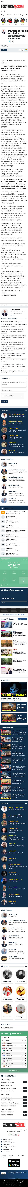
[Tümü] (26, 410)
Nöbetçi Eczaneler (8, 1139)
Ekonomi (4, 1157)
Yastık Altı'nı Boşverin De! (16, 423)
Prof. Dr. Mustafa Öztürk (16, 414)
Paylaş (4, 49)
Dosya (3, 15)
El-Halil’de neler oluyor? (15, 896)
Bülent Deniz (13, 872)
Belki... (10, 860)
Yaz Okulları (12, 903)
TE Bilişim (17, 1178)
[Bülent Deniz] (4, 873)
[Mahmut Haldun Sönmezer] (4, 471)
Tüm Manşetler (7, 1147)
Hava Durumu (6, 1141)
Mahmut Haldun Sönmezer (17, 470)
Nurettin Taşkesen (14, 894)
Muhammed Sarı (13, 435)
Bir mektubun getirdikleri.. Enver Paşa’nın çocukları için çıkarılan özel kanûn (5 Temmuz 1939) (18, 501)
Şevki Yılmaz (12, 442)
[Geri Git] (2, 1)
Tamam (19, 1185)
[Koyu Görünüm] (4, 11)
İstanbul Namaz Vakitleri (9, 1142)
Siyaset (16, 15)
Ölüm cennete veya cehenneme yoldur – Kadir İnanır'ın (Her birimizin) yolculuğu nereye (13, 337)
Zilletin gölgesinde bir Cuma (17, 416)
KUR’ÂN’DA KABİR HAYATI (10, 322)
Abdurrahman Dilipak (15, 421)
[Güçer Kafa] (4, 451)
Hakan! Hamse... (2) (14, 874)
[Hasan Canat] (4, 859)
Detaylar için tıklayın (14, 1070)
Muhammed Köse (13, 428)
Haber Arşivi (6, 1151)
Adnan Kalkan (13, 887)
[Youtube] (18, 1135)
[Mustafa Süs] (4, 852)
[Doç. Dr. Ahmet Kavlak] (4, 880)
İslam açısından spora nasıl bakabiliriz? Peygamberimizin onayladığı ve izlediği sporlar (13, 355)
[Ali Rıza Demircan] (3, 31)
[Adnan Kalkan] (4, 888)
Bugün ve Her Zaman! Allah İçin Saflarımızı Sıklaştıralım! (16, 445)
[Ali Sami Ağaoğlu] (4, 958)
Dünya (22, 15)
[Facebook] (9, 41)
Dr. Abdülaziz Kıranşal (16, 477)
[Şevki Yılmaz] (4, 444)
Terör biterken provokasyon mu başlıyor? (18, 867)
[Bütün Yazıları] (26, 318)
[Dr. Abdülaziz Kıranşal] (4, 479)
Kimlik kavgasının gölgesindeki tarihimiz (18, 472)
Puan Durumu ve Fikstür (9, 1146)
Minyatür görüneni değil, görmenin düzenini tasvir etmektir (16, 494)
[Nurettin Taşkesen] (4, 895)
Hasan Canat (12, 858)
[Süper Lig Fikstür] (26, 1076)
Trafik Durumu (6, 1144)
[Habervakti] (12, 6)
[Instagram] (15, 1135)
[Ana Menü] (1, 11)
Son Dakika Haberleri (8, 1149)
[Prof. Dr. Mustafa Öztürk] (4, 415)
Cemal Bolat (12, 901)
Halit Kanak (12, 498)
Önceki (4, 305)
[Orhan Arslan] (4, 464)
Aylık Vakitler (5, 585)
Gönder (4, 401)
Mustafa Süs (12, 851)
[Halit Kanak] (4, 500)
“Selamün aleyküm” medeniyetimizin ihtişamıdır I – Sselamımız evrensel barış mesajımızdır (12, 344)
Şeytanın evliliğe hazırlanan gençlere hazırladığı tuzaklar (17, 479)
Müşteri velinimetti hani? (16, 853)
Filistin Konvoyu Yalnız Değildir (17, 889)
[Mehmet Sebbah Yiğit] (4, 866)
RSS (4, 1173)
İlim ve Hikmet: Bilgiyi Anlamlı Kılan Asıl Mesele (17, 430)
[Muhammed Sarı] (4, 437)
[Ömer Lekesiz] (4, 493)
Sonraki (23, 305)
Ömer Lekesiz (12, 491)
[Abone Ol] (26, 50)
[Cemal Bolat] (4, 902)
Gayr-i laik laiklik (13, 881)
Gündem (9, 15)
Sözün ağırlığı (12, 465)
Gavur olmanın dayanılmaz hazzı (16, 959)
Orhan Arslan (13, 463)
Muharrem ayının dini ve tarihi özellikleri (14, 360)
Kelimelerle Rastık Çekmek (16, 452)
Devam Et (12, 315)
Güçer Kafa (12, 450)
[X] (12, 41)
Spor (10, 1157)
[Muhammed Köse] (4, 430)
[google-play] (14, 1165)
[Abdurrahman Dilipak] (4, 422)
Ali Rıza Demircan (14, 38)
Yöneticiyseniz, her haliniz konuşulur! (16, 438)
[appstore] (14, 1161)
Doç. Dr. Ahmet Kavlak (15, 879)
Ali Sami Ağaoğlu (14, 956)
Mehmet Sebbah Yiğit (15, 864)
